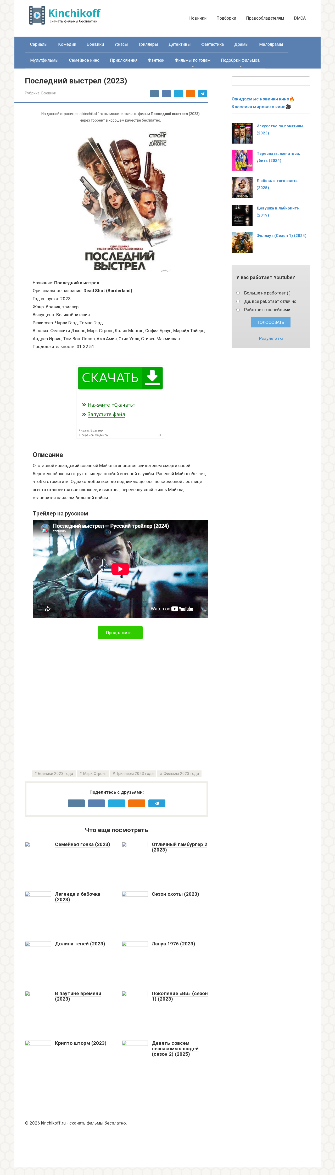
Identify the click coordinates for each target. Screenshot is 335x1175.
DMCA (300, 18)
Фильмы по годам (192, 60)
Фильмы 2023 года (181, 773)
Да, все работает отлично (270, 301)
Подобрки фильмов (240, 60)
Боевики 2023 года (55, 773)
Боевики (95, 44)
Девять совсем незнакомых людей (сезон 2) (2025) (175, 1048)
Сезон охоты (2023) (175, 894)
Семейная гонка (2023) (82, 844)
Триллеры (148, 44)
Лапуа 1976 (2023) (173, 944)
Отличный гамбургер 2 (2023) (179, 847)
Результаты (271, 338)
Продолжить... (120, 632)
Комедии (67, 44)
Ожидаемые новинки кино (260, 98)
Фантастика (212, 44)
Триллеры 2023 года (135, 773)
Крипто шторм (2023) (81, 1043)
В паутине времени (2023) (78, 996)
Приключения (123, 60)
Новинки (197, 18)
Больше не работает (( (267, 293)
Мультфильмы (44, 60)
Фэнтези (156, 60)
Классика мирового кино (259, 106)
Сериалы (39, 44)
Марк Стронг (94, 773)
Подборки (226, 18)
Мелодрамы (271, 44)
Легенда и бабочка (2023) (77, 896)
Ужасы (121, 44)
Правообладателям (265, 18)
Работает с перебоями (267, 309)
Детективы (180, 44)
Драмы (241, 44)
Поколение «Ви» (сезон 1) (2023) (180, 996)
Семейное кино (84, 60)
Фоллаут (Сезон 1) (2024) (281, 235)
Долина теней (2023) (80, 944)
